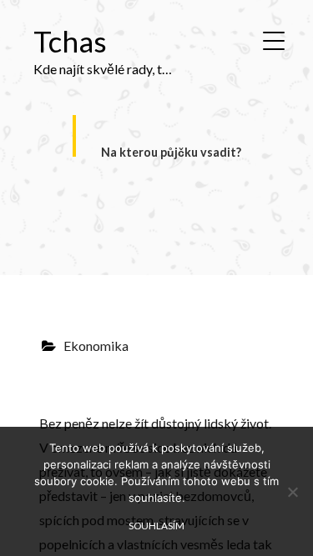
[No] (292, 491)
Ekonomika (96, 345)
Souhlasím (156, 525)
